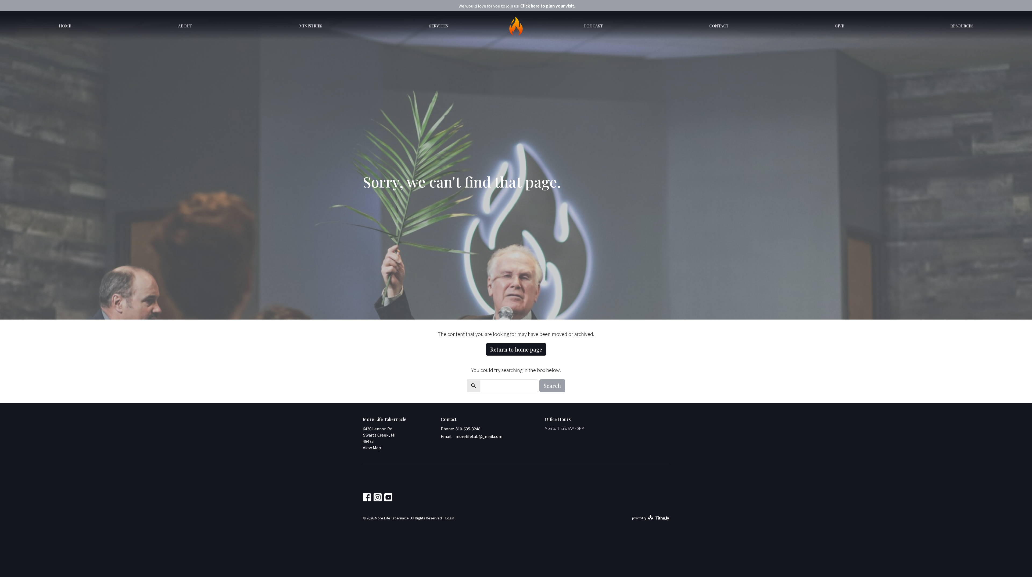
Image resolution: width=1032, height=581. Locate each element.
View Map (372, 447)
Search (552, 385)
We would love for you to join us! (516, 6)
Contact (719, 26)
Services (438, 26)
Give (839, 26)
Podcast (593, 26)
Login (449, 517)
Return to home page (516, 349)
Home (65, 26)
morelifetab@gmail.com (479, 436)
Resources (961, 26)
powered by (648, 522)
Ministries (310, 26)
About (185, 26)
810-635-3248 (468, 428)
